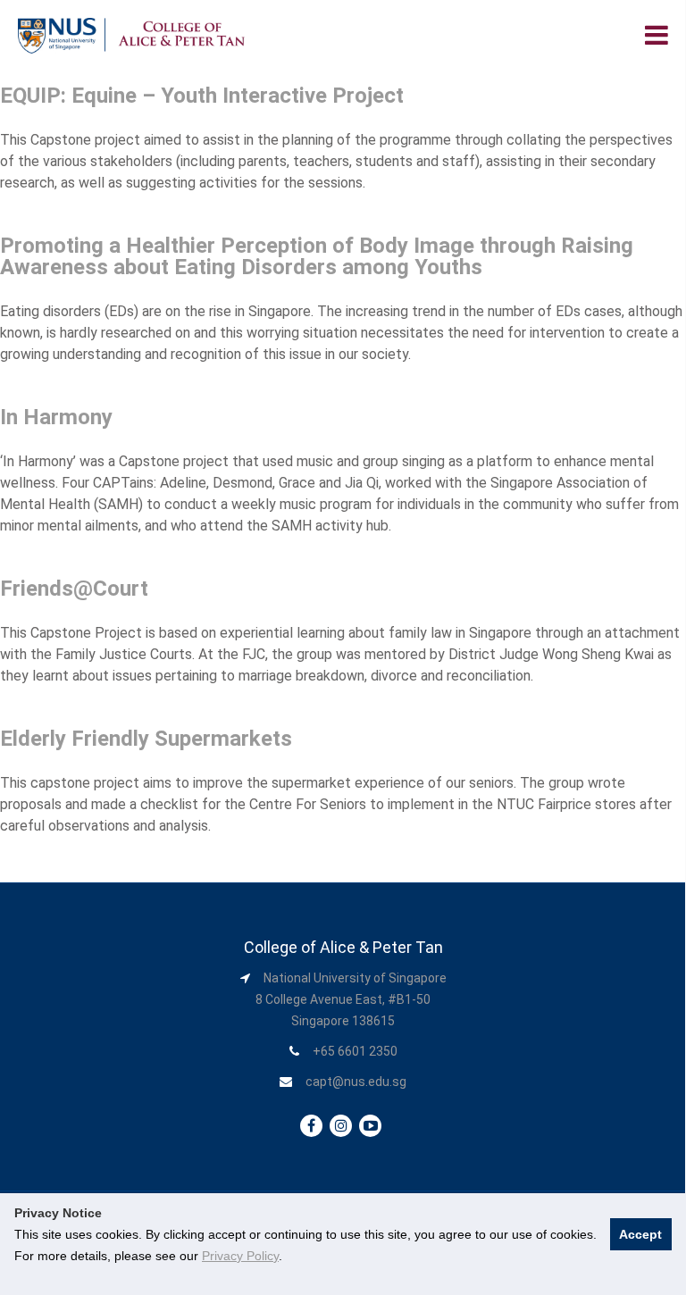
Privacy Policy (240, 1256)
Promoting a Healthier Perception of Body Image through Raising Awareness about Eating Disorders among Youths (316, 256)
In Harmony (56, 417)
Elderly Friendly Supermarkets (146, 738)
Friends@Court (74, 588)
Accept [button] (640, 1234)
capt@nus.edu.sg (355, 1081)
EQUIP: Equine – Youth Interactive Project (202, 95)
